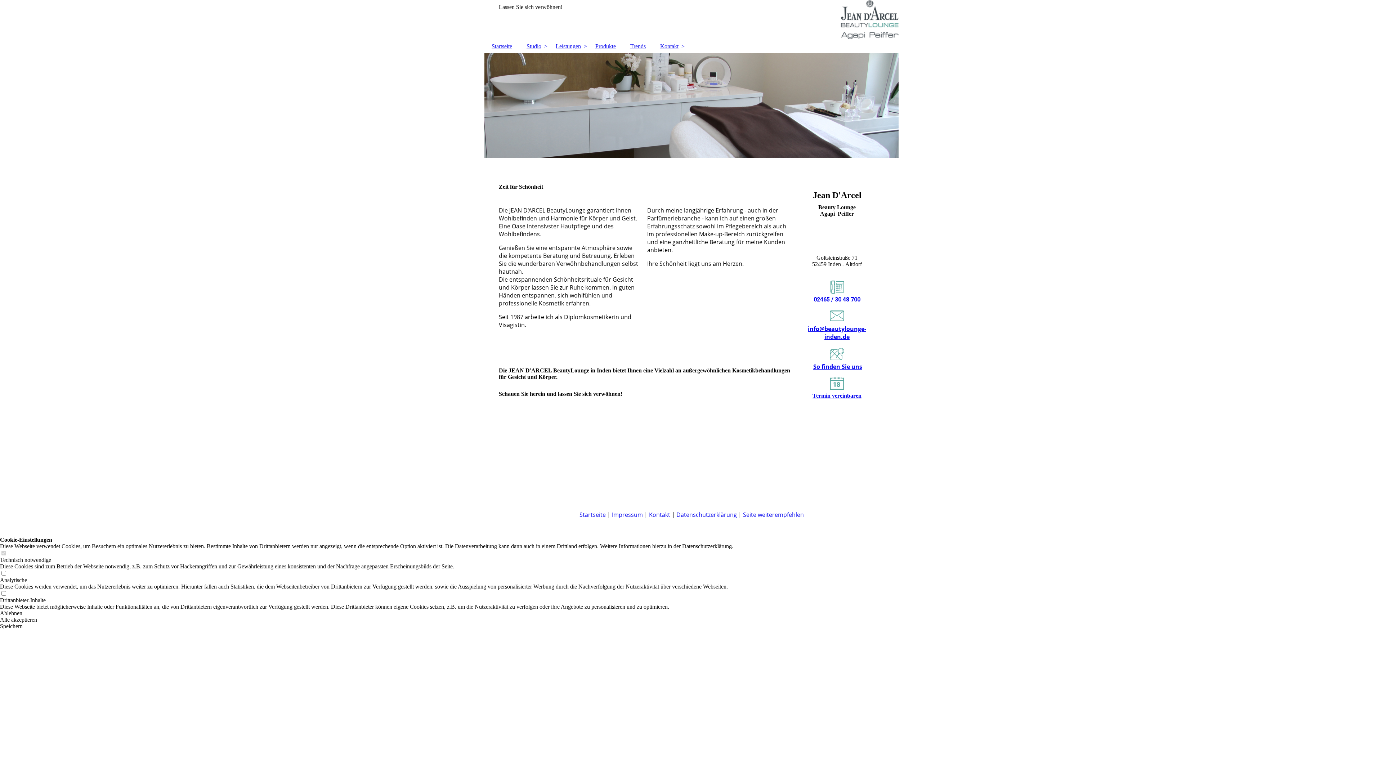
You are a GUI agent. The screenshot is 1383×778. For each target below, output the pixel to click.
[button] (366, 613)
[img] (691, 20)
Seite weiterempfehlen (773, 515)
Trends (638, 46)
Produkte (605, 46)
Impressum (627, 515)
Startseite (502, 46)
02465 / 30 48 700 (837, 299)
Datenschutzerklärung (706, 515)
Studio (534, 46)
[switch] (3, 553)
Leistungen (568, 46)
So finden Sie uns (837, 367)
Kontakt (669, 46)
